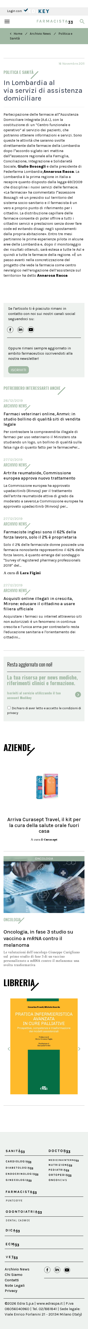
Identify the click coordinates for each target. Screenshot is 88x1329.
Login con (15, 11)
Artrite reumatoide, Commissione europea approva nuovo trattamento (39, 475)
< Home (16, 34)
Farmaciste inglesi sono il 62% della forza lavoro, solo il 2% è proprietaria (40, 534)
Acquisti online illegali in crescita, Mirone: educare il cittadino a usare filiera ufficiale (39, 603)
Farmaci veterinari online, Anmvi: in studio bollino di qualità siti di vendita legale (42, 419)
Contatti (12, 1280)
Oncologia (44, 859)
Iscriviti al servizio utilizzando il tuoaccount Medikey (34, 695)
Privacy (11, 1290)
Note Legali (15, 1285)
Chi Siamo (13, 1274)
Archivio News (40, 34)
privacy (12, 713)
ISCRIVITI (18, 370)
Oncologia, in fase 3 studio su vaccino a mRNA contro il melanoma (38, 938)
